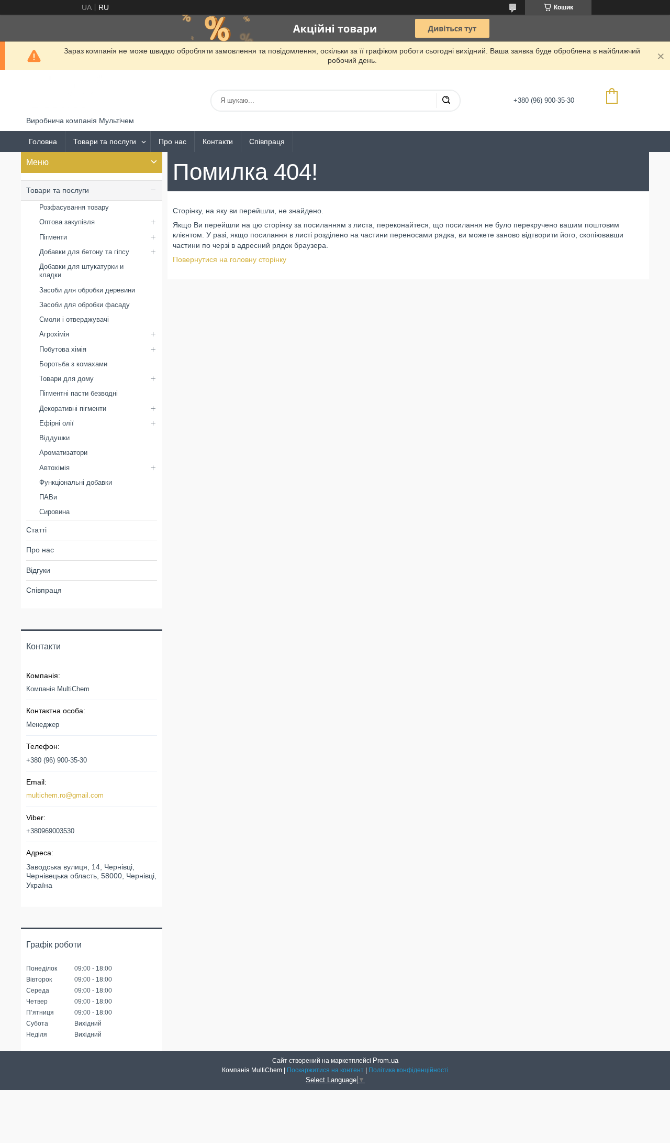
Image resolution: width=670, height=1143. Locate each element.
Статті (36, 530)
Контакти (218, 141)
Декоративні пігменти (72, 408)
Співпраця (267, 141)
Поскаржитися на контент (325, 1070)
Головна (43, 141)
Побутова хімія (62, 349)
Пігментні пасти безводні (78, 393)
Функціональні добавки (75, 482)
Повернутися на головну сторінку (229, 259)
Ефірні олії (56, 423)
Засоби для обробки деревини (87, 290)
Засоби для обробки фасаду (84, 305)
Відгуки (38, 570)
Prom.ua (385, 1060)
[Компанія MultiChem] (65, 93)
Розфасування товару (74, 207)
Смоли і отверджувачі (74, 319)
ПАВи (48, 497)
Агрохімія (54, 334)
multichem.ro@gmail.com (65, 795)
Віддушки (54, 438)
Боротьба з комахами (73, 364)
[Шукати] (446, 100)
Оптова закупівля (67, 222)
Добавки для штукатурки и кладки (81, 271)
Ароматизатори (63, 452)
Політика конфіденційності (408, 1070)
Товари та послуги (104, 141)
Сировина (54, 512)
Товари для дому (66, 379)
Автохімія (54, 468)
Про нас (172, 141)
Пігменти (53, 237)
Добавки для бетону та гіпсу (84, 252)
